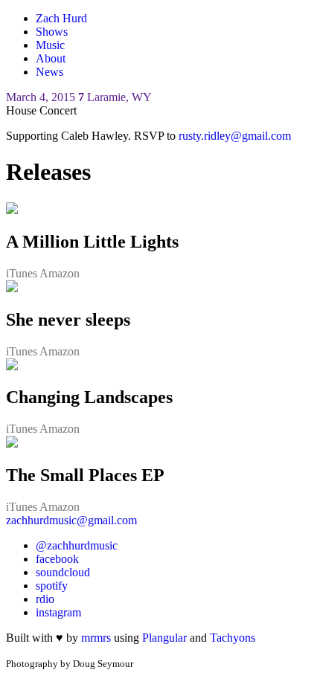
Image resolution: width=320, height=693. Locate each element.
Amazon (59, 273)
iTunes (22, 273)
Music (50, 45)
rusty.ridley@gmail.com (235, 135)
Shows (52, 31)
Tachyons (232, 637)
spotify (52, 585)
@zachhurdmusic (77, 545)
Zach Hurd (61, 18)
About (50, 58)
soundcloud (63, 572)
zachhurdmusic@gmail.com (71, 520)
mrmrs (97, 637)
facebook (57, 558)
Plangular (164, 637)
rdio (45, 599)
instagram (58, 612)
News (49, 71)
